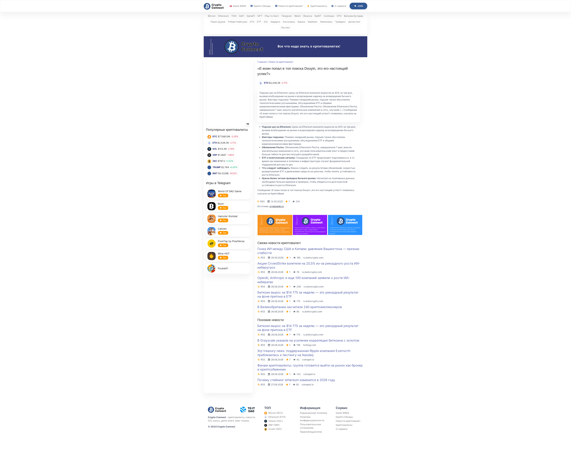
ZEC (214, 161)
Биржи (301, 21)
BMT (215, 173)
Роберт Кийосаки (237, 21)
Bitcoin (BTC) (275, 413)
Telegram (286, 16)
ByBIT (318, 16)
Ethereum (223, 16)
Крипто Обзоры (262, 6)
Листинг (285, 27)
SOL (214, 148)
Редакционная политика (313, 413)
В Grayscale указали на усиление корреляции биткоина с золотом (308, 340)
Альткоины (289, 21)
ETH (214, 142)
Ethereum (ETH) (277, 417)
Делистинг (354, 21)
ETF (259, 21)
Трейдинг (340, 21)
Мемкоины (326, 21)
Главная (262, 61)
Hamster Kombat (227, 216)
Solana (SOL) (275, 421)
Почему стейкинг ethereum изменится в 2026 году (296, 380)
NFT (260, 16)
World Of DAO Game (229, 191)
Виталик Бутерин (353, 16)
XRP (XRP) (274, 425)
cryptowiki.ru (276, 206)
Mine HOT (224, 253)
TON (233, 16)
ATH (252, 21)
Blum (221, 203)
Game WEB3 (239, 6)
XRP (214, 155)
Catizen (222, 228)
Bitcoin (212, 16)
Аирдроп (275, 21)
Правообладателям (311, 431)
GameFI (251, 16)
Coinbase (329, 16)
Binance (307, 16)
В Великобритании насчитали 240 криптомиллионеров (299, 307)
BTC (214, 136)
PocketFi (223, 268)
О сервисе (340, 6)
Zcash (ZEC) (275, 429)
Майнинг (313, 21)
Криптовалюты (318, 6)
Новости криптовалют (290, 6)
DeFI (241, 16)
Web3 (297, 16)
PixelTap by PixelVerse (231, 241)
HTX (339, 16)
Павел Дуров (218, 21)
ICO (266, 21)
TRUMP (216, 167)
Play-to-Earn (272, 16)
